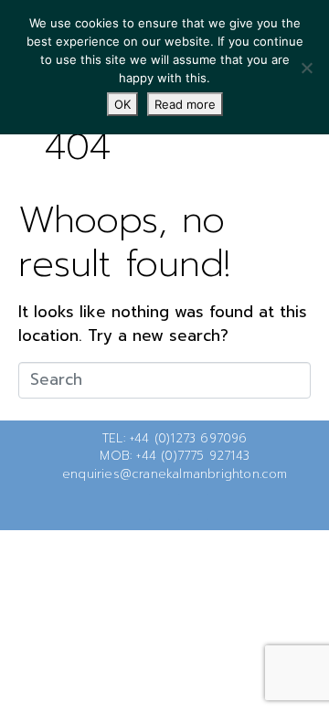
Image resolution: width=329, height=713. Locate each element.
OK (122, 104)
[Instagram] (193, 506)
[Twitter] (135, 506)
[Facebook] (164, 506)
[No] (306, 68)
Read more (185, 104)
